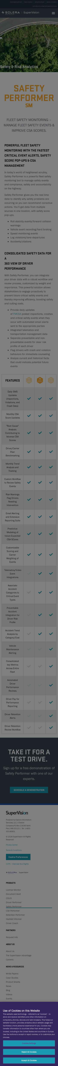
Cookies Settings (29, 1043)
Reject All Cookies (29, 1052)
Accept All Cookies (29, 1060)
